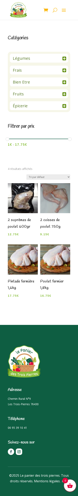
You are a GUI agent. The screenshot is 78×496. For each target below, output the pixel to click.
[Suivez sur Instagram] (19, 451)
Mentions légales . (47, 481)
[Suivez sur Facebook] (11, 451)
